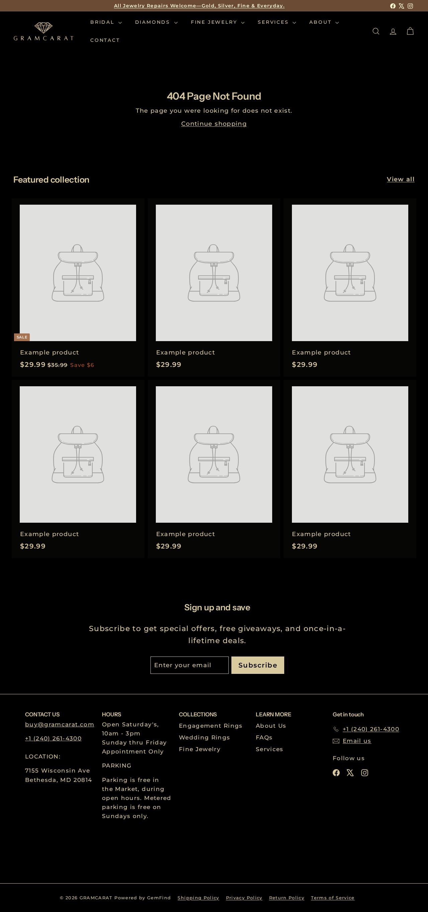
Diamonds (154, 22)
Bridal (103, 22)
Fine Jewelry (215, 22)
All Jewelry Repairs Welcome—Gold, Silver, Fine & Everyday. (199, 6)
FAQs (264, 737)
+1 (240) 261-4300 (53, 738)
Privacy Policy (244, 897)
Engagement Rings (211, 725)
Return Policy (287, 897)
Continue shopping (214, 123)
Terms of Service (333, 897)
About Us (271, 725)
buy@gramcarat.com (59, 724)
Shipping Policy (198, 897)
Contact (105, 40)
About (321, 22)
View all (401, 179)
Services (274, 22)
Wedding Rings (204, 737)
